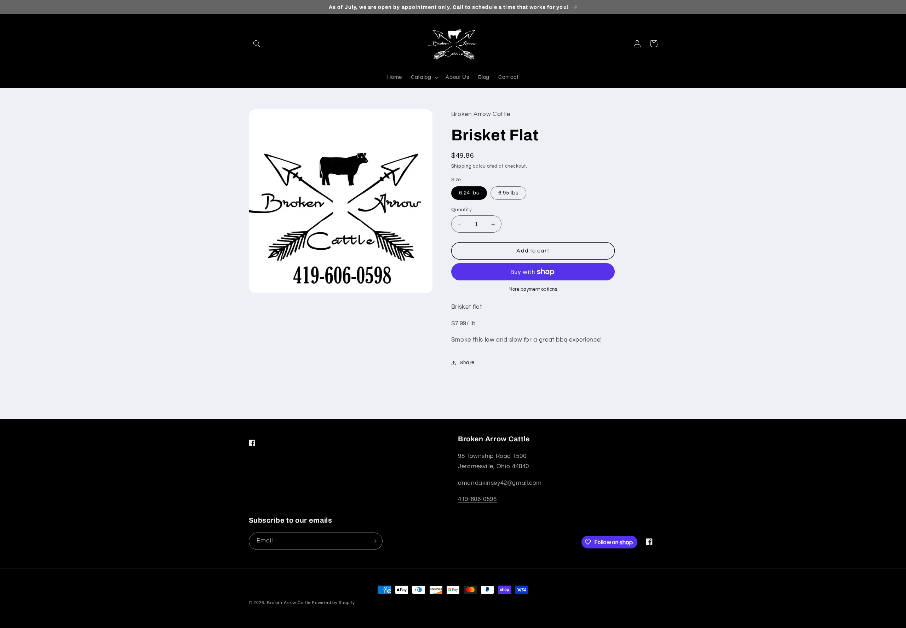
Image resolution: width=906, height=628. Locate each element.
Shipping (461, 166)
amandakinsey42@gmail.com (500, 483)
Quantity (461, 209)
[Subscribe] (374, 541)
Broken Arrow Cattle (288, 603)
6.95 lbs (508, 193)
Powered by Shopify (333, 603)
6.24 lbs (469, 193)
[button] (257, 43)
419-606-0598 (477, 499)
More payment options (533, 289)
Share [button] (467, 362)
